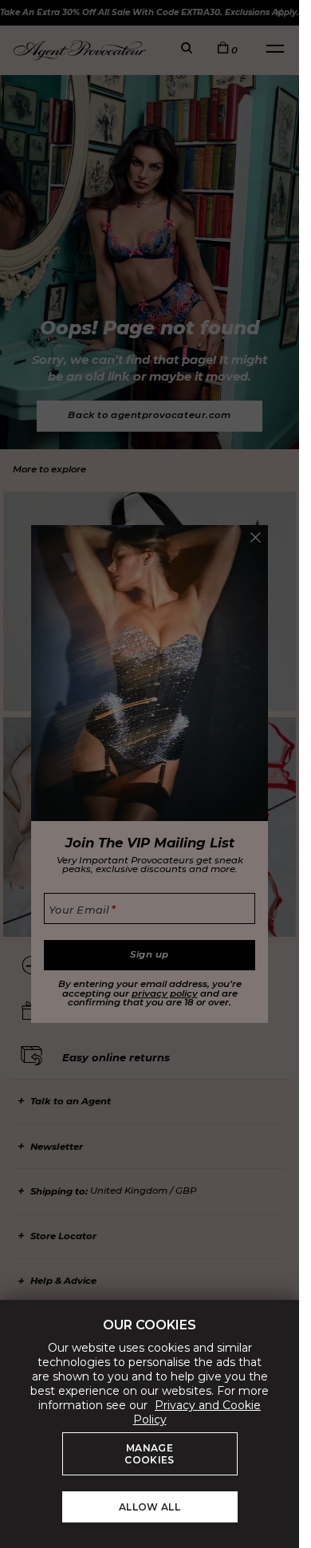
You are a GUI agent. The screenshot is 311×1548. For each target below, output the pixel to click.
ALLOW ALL (149, 1507)
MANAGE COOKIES (149, 1454)
